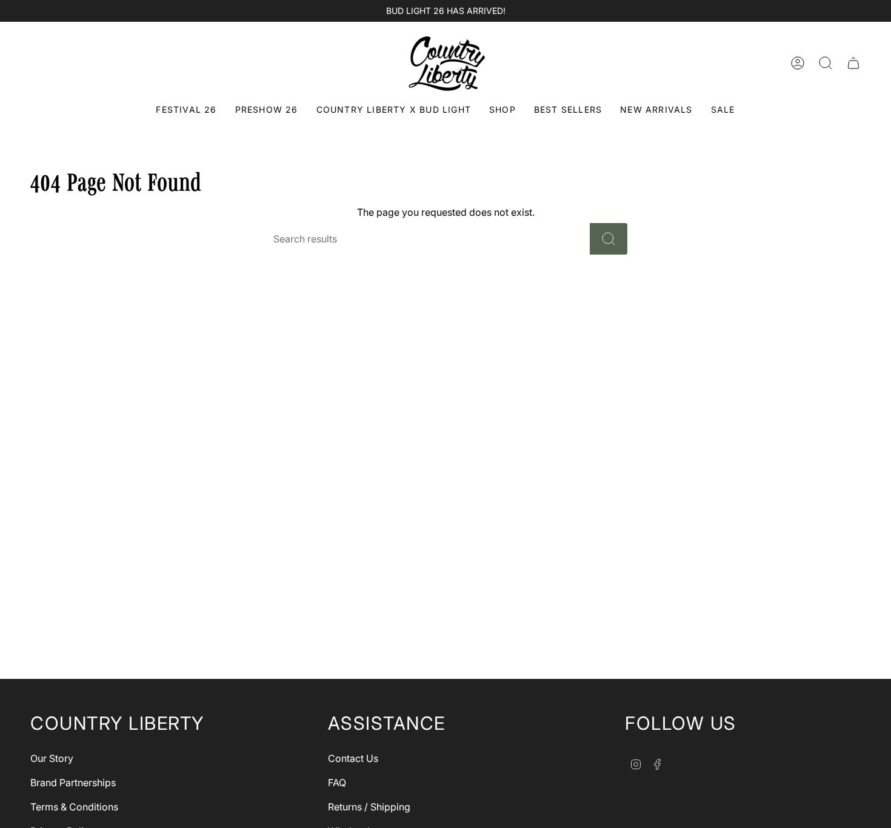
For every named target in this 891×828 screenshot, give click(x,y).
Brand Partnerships (73, 782)
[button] (502, 110)
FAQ (337, 782)
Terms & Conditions (74, 807)
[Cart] (853, 63)
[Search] (608, 239)
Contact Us (353, 758)
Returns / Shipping (369, 807)
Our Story (51, 758)
